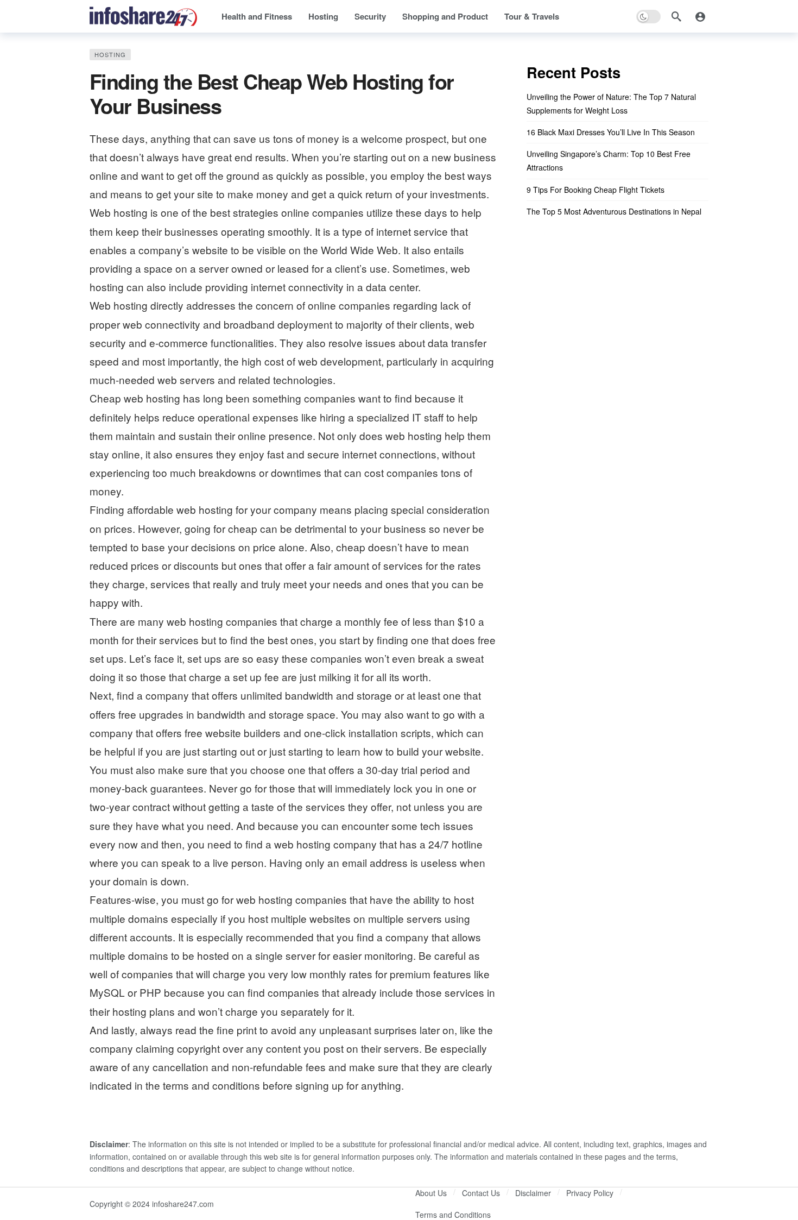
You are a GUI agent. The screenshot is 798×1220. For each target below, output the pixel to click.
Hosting (110, 54)
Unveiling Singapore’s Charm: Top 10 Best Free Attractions (609, 160)
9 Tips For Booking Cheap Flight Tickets (595, 189)
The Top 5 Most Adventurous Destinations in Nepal (614, 211)
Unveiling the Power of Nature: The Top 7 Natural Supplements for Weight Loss (611, 103)
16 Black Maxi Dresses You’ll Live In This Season (611, 132)
